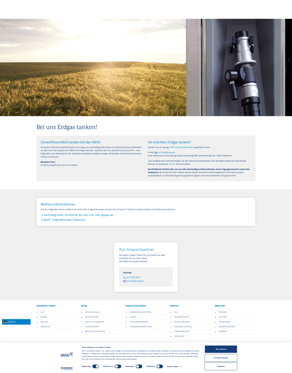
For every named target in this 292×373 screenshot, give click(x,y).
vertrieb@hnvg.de (166, 152)
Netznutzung (92, 317)
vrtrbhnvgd (134, 281)
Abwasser (45, 326)
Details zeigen (172, 366)
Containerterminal (139, 321)
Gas (42, 312)
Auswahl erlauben (221, 358)
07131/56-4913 (133, 277)
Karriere (223, 331)
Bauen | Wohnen (182, 321)
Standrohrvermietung (141, 326)
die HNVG (223, 312)
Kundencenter (181, 317)
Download (179, 336)
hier (174, 164)
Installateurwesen (94, 321)
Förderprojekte (182, 331)
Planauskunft (92, 326)
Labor (133, 317)
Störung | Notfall (183, 326)
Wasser (44, 321)
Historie (223, 317)
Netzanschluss (92, 312)
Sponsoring (225, 321)
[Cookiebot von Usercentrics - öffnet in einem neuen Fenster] (67, 368)
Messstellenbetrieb (95, 331)
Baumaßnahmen (227, 326)
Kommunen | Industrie (140, 312)
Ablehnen (221, 366)
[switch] (118, 366)
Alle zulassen (221, 349)
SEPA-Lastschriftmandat (181, 147)
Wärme (44, 317)
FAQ (176, 312)
